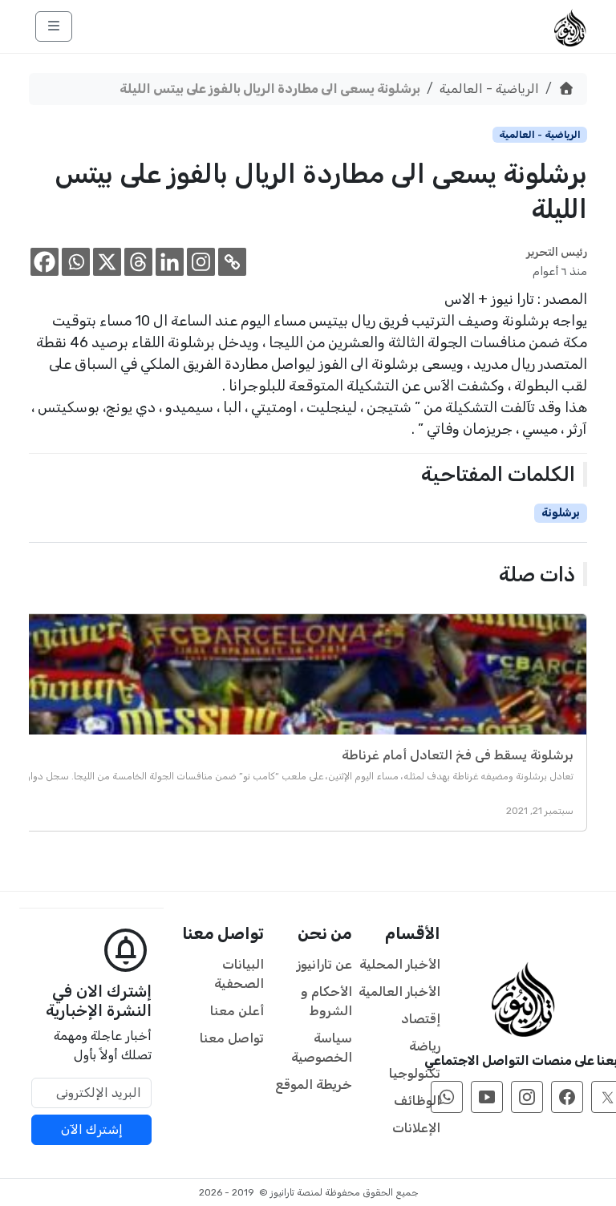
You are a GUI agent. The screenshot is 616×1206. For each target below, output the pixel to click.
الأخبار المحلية (399, 964)
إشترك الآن (92, 1129)
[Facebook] (44, 262)
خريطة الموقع (313, 1084)
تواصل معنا (232, 1038)
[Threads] (138, 262)
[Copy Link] (232, 262)
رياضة (424, 1046)
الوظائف (417, 1100)
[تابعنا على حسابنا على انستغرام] (527, 1097)
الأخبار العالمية (399, 991)
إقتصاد (420, 1018)
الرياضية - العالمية (489, 88)
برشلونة (560, 513)
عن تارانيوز (324, 964)
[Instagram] (201, 262)
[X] (107, 262)
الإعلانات (416, 1127)
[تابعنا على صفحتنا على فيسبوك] (567, 1097)
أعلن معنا (237, 1010)
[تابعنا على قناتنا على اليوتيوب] (487, 1097)
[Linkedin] (170, 262)
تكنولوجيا (414, 1073)
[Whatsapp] (76, 262)
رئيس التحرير (556, 252)
